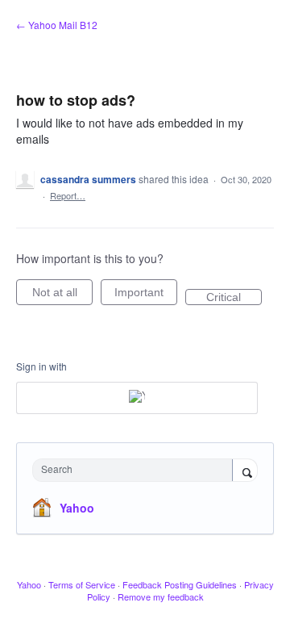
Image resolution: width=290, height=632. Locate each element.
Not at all (62, 295)
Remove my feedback (161, 596)
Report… (67, 195)
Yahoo (77, 508)
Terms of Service (81, 584)
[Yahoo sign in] (137, 398)
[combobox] (136, 470)
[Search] (245, 471)
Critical (234, 298)
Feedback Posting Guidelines (179, 584)
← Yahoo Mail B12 (56, 24)
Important (145, 295)
